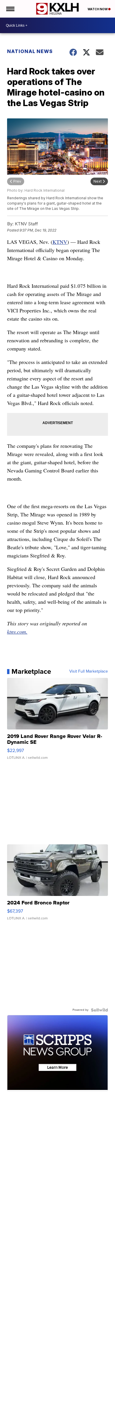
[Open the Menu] (9, 8)
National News (30, 51)
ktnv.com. (17, 631)
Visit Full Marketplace (88, 671)
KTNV (59, 241)
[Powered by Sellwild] (99, 1010)
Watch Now (98, 9)
